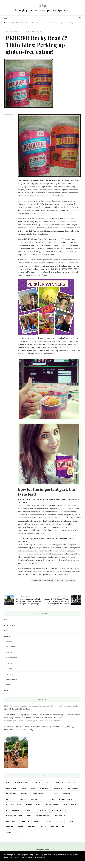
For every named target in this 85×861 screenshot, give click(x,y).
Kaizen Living (12, 810)
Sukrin (69, 821)
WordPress (41, 857)
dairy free (53, 794)
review (48, 821)
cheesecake (58, 788)
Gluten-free (31, 31)
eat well (10, 799)
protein (26, 821)
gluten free (48, 580)
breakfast (11, 788)
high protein (70, 805)
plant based (12, 821)
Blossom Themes (21, 857)
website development (61, 726)
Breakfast (10, 641)
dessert (66, 794)
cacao (23, 788)
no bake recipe (59, 810)
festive (22, 799)
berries (71, 783)
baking (47, 783)
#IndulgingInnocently (17, 783)
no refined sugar (14, 816)
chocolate (37, 580)
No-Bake (9, 669)
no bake (44, 810)
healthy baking (66, 799)
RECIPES (40, 31)
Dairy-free (10, 647)
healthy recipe (52, 805)
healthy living (33, 805)
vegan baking (57, 827)
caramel (44, 788)
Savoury (9, 674)
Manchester (30, 810)
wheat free (70, 580)
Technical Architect (32, 726)
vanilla (31, 827)
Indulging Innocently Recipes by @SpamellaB (42, 10)
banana (59, 783)
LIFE (6, 620)
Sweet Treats (11, 679)
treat (20, 827)
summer (9, 827)
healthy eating (13, 805)
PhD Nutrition (60, 816)
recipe (37, 821)
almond (36, 783)
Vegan (8, 685)
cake (33, 788)
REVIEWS (7, 690)
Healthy (9, 663)
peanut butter (42, 816)
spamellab (8, 115)
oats (29, 816)
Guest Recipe (11, 658)
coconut (25, 794)
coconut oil (38, 794)
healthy (50, 799)
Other (7, 631)
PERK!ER (60, 580)
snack (59, 821)
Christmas (11, 794)
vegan (43, 827)
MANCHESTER (9, 625)
